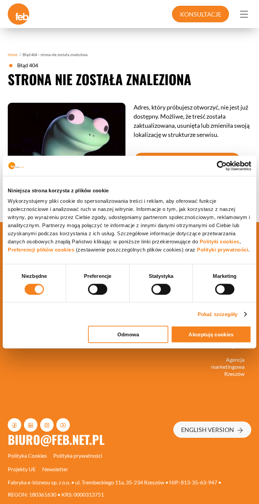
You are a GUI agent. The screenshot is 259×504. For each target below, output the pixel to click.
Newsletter (55, 469)
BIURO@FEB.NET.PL (56, 439)
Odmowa (128, 334)
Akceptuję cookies (211, 334)
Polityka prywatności (77, 455)
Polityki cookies (219, 241)
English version (207, 429)
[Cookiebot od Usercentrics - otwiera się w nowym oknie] (221, 166)
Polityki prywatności (222, 250)
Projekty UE (22, 469)
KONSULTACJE (200, 14)
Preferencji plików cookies (41, 250)
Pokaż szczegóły (218, 314)
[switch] (97, 289)
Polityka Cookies (27, 455)
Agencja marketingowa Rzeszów (227, 366)
